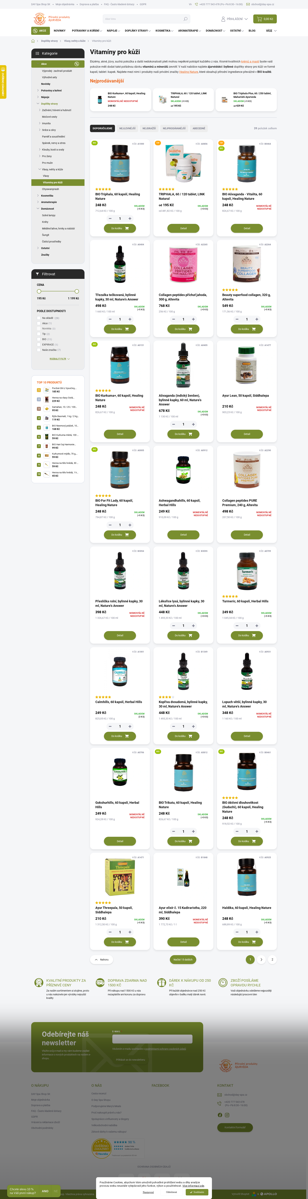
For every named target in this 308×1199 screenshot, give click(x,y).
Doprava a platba (89, 4)
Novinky (45, 83)
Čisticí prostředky (51, 241)
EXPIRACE (49, 344)
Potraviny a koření (51, 90)
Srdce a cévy (49, 130)
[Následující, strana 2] (261, 959)
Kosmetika (47, 195)
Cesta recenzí (98, 1093)
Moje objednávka (65, 4)
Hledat (185, 18)
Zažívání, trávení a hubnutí (56, 110)
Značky (45, 254)
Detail (183, 228)
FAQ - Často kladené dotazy (119, 4)
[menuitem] (40, 31)
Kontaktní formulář (235, 1127)
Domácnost (47, 208)
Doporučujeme (102, 128)
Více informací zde (193, 1185)
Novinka (48, 328)
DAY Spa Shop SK (40, 4)
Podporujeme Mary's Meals (106, 1106)
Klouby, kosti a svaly (53, 149)
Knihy (45, 221)
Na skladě (50, 318)
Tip (45, 333)
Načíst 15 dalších (183, 959)
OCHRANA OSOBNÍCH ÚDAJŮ (154, 1166)
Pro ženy (47, 156)
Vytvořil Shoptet (240, 1194)
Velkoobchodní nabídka (104, 1125)
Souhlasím (199, 1192)
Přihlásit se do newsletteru (130, 1059)
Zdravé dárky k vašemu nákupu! (109, 1131)
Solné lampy (48, 215)
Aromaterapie (49, 202)
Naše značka (51, 350)
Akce (44, 63)
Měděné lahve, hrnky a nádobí (58, 228)
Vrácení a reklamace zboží (45, 1122)
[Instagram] (227, 1114)
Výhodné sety (49, 77)
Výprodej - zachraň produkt (57, 70)
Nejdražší (149, 128)
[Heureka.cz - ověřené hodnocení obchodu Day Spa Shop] (118, 1148)
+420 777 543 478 (236, 1103)
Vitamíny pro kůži (53, 182)
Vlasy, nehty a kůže (52, 169)
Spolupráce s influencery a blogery (110, 1119)
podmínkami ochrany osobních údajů (165, 1048)
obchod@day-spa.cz (235, 1094)
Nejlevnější (127, 128)
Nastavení (148, 1192)
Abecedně (199, 128)
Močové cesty (49, 116)
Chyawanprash (50, 189)
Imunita (46, 123)
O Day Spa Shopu (101, 1099)
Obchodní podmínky (42, 1128)
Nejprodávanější (174, 128)
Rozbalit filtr (58, 359)
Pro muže (47, 162)
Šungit (45, 235)
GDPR (143, 4)
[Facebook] (220, 1114)
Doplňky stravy (49, 103)
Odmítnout (171, 1192)
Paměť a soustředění (53, 136)
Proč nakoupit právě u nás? (106, 1112)
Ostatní (45, 248)
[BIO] (120, 165)
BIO (46, 339)
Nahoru (104, 959)
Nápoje (45, 97)
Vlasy (46, 175)
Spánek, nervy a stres (53, 143)
